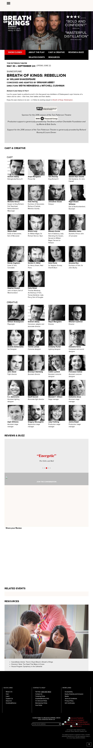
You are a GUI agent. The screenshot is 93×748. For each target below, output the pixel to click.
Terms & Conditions (71, 698)
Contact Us (38, 694)
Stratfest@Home (11, 703)
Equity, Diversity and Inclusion (74, 694)
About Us (9, 701)
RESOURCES (54, 57)
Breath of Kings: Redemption (63, 100)
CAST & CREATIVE (56, 52)
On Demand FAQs (41, 701)
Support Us (9, 698)
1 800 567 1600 (46, 692)
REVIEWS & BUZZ (76, 52)
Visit (7, 694)
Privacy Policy (69, 701)
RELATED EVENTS (36, 57)
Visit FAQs (38, 705)
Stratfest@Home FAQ (42, 698)
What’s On (9, 692)
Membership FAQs (41, 703)
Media (67, 696)
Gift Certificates (70, 703)
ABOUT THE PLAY (36, 52)
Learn (7, 696)
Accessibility (69, 692)
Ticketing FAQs (40, 696)
